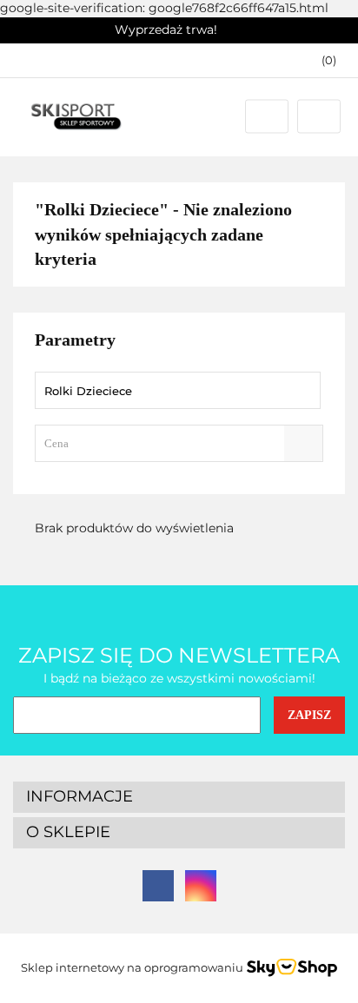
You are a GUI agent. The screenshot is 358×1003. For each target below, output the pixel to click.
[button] (320, 60)
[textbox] (163, 443)
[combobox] (179, 443)
